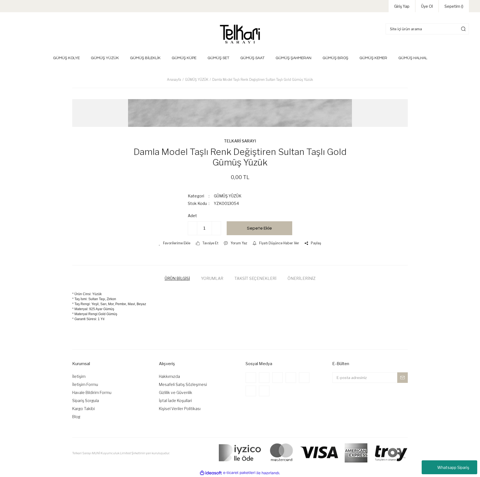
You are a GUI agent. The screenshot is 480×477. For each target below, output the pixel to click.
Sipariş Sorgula (85, 400)
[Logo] (240, 33)
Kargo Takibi (83, 408)
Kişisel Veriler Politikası (180, 408)
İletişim (79, 376)
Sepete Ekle (259, 228)
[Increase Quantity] (216, 228)
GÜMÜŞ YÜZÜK (227, 196)
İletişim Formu (85, 384)
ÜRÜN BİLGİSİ (177, 278)
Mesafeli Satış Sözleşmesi (183, 384)
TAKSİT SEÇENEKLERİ (255, 278)
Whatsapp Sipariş (453, 467)
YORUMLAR (212, 278)
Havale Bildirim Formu (91, 392)
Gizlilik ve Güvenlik (175, 392)
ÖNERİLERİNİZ (302, 278)
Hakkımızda (169, 376)
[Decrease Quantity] (192, 228)
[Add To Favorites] (174, 243)
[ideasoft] (211, 473)
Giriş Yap (401, 6)
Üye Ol (427, 6)
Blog (76, 416)
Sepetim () (453, 6)
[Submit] (402, 377)
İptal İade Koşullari (175, 400)
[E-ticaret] (239, 472)
